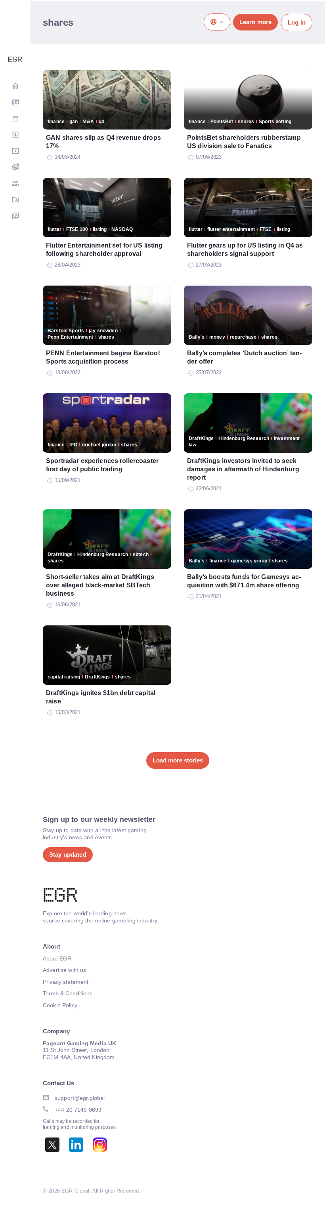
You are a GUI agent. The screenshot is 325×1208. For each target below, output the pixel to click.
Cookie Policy (60, 1005)
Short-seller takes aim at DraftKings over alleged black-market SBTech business (100, 585)
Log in (297, 22)
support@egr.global (80, 1098)
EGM (15, 184)
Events (15, 119)
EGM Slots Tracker (15, 167)
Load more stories (178, 760)
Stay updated (67, 854)
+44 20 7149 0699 (78, 1110)
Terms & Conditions (68, 993)
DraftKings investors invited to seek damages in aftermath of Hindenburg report (243, 469)
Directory (15, 200)
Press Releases (15, 216)
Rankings (15, 135)
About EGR (57, 958)
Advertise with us (64, 970)
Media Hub (15, 151)
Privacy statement (65, 982)
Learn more (255, 22)
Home (15, 86)
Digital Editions (15, 102)
